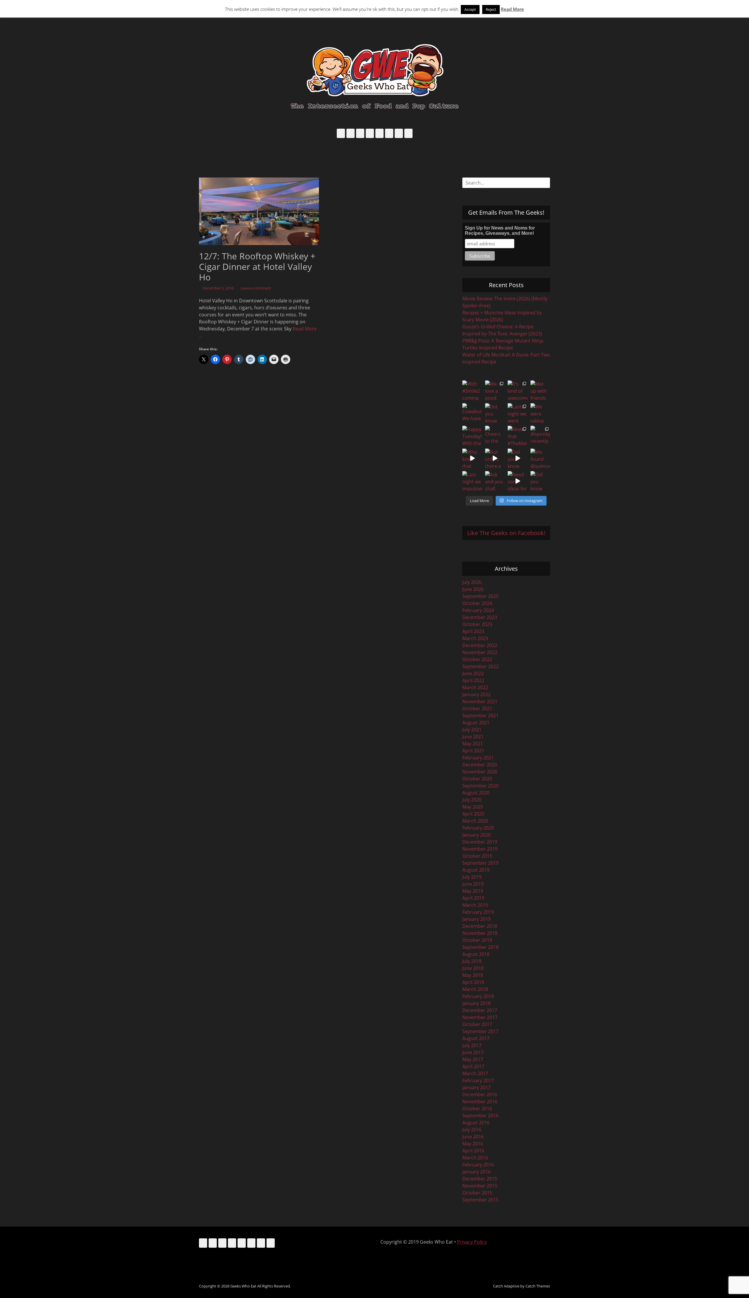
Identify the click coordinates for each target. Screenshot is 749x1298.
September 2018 (480, 947)
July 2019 (472, 877)
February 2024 (478, 610)
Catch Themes (537, 1286)
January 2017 (476, 1087)
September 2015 (480, 1200)
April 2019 (473, 898)
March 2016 (475, 1157)
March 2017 (475, 1073)
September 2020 (480, 785)
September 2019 (480, 863)
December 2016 (479, 1094)
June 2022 (473, 673)
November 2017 (479, 1017)
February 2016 (478, 1164)
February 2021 (478, 757)
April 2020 (473, 814)
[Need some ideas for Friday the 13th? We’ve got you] (518, 481)
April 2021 (473, 750)
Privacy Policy (472, 1242)
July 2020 (472, 800)
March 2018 (475, 989)
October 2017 (477, 1024)
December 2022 (479, 645)
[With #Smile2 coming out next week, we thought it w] (472, 390)
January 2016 (476, 1171)
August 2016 (475, 1122)
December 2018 (479, 926)
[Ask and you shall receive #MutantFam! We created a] (495, 481)
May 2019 (472, 891)
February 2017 (478, 1080)
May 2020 (472, 807)
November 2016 (479, 1101)
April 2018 (473, 982)
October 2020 (477, 778)
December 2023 (479, 617)
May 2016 (472, 1143)
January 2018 (476, 1003)
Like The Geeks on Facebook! (506, 533)
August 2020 (475, 793)
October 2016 (477, 1108)
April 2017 (473, 1066)
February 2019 (478, 912)
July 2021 (472, 729)
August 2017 (475, 1038)
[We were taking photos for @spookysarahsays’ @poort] (540, 413)
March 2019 (475, 905)
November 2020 (479, 771)
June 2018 (473, 968)
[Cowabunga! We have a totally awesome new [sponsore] (472, 413)
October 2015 (477, 1193)
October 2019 (477, 856)
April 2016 (473, 1150)
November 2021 (479, 701)
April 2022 (473, 680)
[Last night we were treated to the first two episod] (518, 413)
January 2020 (476, 835)
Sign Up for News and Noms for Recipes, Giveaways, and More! (500, 230)
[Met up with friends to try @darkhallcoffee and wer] (540, 390)
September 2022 (480, 666)
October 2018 (477, 940)
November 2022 (479, 652)
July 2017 (472, 1045)
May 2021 (472, 743)
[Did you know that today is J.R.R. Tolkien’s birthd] (495, 413)
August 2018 (475, 954)
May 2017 (472, 1059)
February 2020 (478, 828)
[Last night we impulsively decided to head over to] (472, 481)
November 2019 (479, 849)
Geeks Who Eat (243, 1286)
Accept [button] (470, 9)
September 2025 (480, 596)
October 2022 (477, 659)
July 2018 (472, 961)
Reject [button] (491, 9)
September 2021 (480, 715)
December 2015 (479, 1178)
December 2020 (479, 764)
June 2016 (473, 1136)
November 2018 (479, 933)
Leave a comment (255, 288)
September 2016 (480, 1115)
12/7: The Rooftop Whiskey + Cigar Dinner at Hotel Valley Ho (257, 266)
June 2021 (473, 736)
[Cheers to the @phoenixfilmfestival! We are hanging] (495, 436)
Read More (512, 9)
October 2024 (477, 603)
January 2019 (476, 919)
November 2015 (479, 1185)
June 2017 (473, 1052)
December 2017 (479, 1010)
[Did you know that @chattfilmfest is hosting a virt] (540, 481)
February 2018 (478, 996)
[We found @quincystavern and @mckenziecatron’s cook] (540, 458)
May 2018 (472, 975)
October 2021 (477, 708)
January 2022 (476, 694)
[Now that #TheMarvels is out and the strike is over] (518, 436)
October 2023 (477, 624)
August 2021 (475, 722)
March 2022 (475, 687)
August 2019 (475, 870)
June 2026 (473, 589)
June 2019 (473, 884)
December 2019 (479, 842)
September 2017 (480, 1031)
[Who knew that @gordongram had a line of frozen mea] (472, 458)
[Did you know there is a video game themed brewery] (518, 458)
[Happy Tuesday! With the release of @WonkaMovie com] (472, 436)
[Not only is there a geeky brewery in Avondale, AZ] (495, 458)
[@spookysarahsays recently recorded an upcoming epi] (540, 436)
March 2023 (475, 638)
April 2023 (473, 631)
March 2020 (475, 821)
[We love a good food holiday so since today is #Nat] (495, 390)
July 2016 (472, 1129)
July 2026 (472, 582)
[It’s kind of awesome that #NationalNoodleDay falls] (518, 390)
